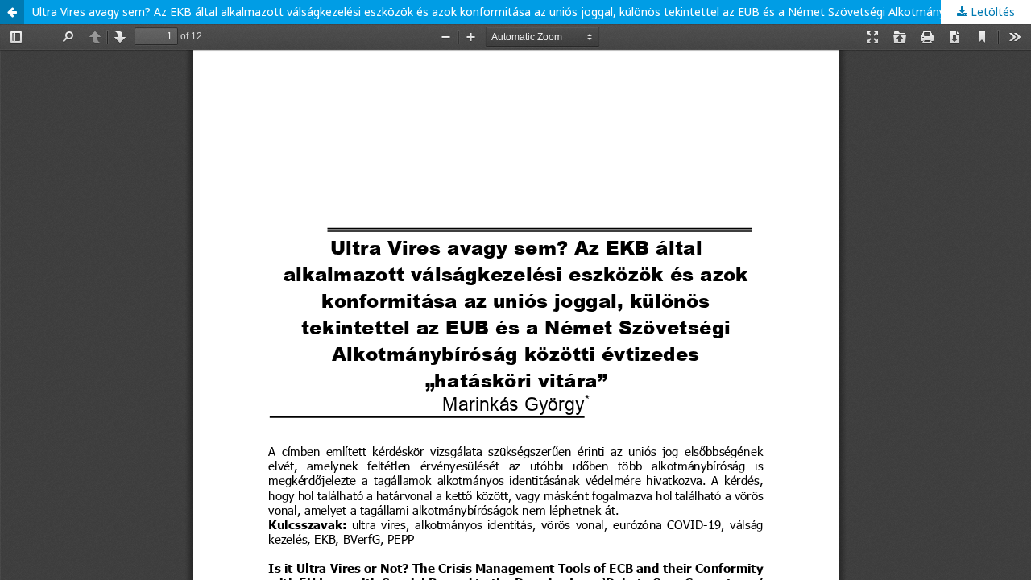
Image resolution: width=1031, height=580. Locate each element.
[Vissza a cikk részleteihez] (12, 12)
